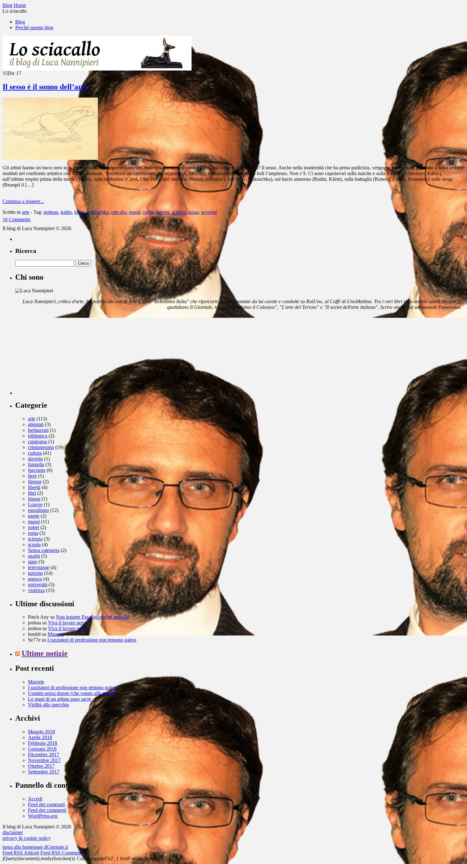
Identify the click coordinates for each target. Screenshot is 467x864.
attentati (36, 424)
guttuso (51, 212)
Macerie (56, 634)
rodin (148, 212)
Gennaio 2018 (42, 749)
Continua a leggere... (23, 201)
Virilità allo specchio (48, 704)
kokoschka (98, 212)
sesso (193, 212)
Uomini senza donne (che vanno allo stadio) (72, 693)
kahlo (66, 212)
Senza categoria (43, 550)
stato (32, 561)
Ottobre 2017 (41, 766)
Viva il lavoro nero (66, 622)
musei (34, 521)
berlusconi (38, 430)
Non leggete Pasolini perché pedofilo (93, 617)
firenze (35, 481)
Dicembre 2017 (43, 754)
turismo (35, 573)
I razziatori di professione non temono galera (91, 640)
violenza (36, 590)
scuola (34, 544)
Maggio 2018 (41, 731)
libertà (34, 487)
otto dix (118, 212)
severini (209, 212)
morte (33, 516)
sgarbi (34, 556)
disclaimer (13, 832)
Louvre (35, 504)
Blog (20, 21)
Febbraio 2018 (42, 743)
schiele (179, 212)
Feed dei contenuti (46, 804)
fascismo (36, 470)
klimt (79, 212)
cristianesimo (41, 447)
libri (32, 493)
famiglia (36, 464)
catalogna (37, 441)
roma (33, 533)
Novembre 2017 (44, 760)
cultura (35, 453)
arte (25, 212)
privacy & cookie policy (27, 838)
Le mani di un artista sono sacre (59, 699)
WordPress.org (43, 816)
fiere (32, 476)
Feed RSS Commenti (61, 852)
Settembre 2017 (43, 771)
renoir (134, 212)
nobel (33, 527)
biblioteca (37, 436)
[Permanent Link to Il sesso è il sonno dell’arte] (50, 158)
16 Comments (16, 219)
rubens (162, 212)
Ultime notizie (45, 653)
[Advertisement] (63, 355)
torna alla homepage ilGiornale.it (35, 847)
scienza (35, 538)
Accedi (35, 798)
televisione (38, 567)
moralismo (38, 510)
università (37, 584)
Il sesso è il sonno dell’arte (45, 87)
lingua (34, 498)
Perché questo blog (34, 27)
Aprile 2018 (40, 737)
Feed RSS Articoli (21, 852)
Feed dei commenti (47, 810)
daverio (35, 458)
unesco (35, 579)
